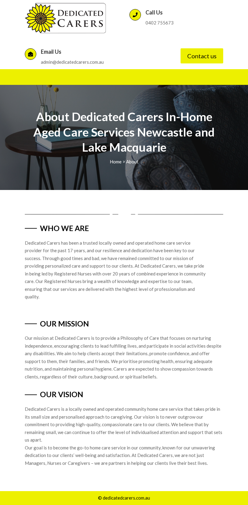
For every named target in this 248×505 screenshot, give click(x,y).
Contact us (202, 56)
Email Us (51, 51)
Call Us (154, 12)
